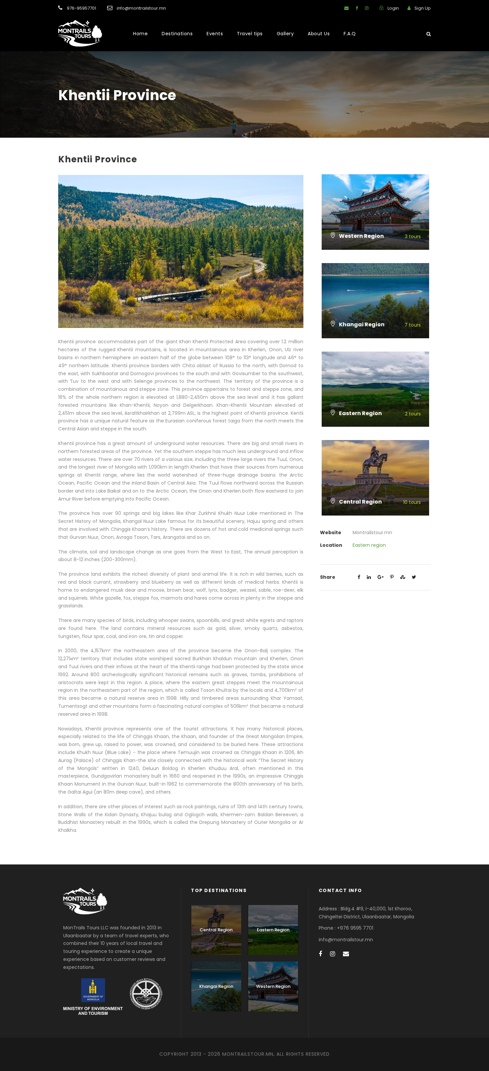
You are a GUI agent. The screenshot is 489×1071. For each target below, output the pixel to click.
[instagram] (367, 8)
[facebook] (357, 8)
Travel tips (250, 33)
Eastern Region (273, 930)
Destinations (177, 33)
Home (140, 33)
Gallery (285, 33)
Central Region (216, 930)
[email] (346, 8)
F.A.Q (350, 33)
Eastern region (369, 545)
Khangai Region (216, 986)
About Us (319, 33)
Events (215, 33)
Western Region (273, 986)
